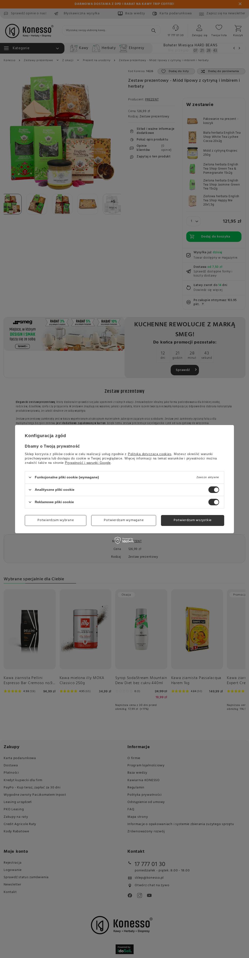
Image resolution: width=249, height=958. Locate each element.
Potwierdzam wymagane (123, 520)
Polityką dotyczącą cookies (150, 454)
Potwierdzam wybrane (55, 520)
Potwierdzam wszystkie (193, 520)
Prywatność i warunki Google (88, 462)
